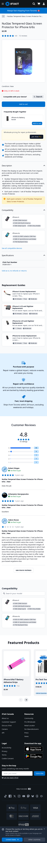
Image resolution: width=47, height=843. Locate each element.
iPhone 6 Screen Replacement (24, 291)
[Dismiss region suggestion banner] (44, 829)
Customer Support (9, 722)
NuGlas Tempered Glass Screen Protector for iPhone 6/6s (24, 16)
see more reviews (23, 570)
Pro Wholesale (29, 722)
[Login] (44, 4)
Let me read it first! (11, 778)
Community (28, 718)
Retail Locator (29, 725)
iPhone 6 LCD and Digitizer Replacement (22, 307)
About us (5, 718)
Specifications (8, 255)
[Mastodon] (28, 796)
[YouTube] (23, 796)
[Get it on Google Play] (33, 756)
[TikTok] (5, 796)
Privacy (4, 751)
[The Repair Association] (41, 796)
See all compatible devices (12, 248)
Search (39, 96)
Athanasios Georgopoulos (18, 494)
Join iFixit (36, 137)
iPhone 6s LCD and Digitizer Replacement (23, 322)
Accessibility (6, 748)
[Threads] (37, 796)
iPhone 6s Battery (18, 117)
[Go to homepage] (13, 4)
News (26, 736)
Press (26, 733)
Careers (5, 729)
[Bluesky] (32, 796)
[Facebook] (10, 796)
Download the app (32, 743)
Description (7, 165)
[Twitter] (14, 796)
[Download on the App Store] (33, 749)
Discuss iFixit (7, 725)
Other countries (34, 839)
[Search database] (34, 4)
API (3, 733)
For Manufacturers (31, 729)
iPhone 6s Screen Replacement (24, 336)
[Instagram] (19, 796)
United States (11, 839)
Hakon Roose (13, 520)
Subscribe (39, 773)
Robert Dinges (13, 468)
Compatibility (7, 210)
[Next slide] (26, 700)
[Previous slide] (21, 700)
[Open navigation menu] (2, 4)
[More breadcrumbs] (3, 16)
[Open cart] (39, 4)
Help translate (21, 789)
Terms (4, 755)
